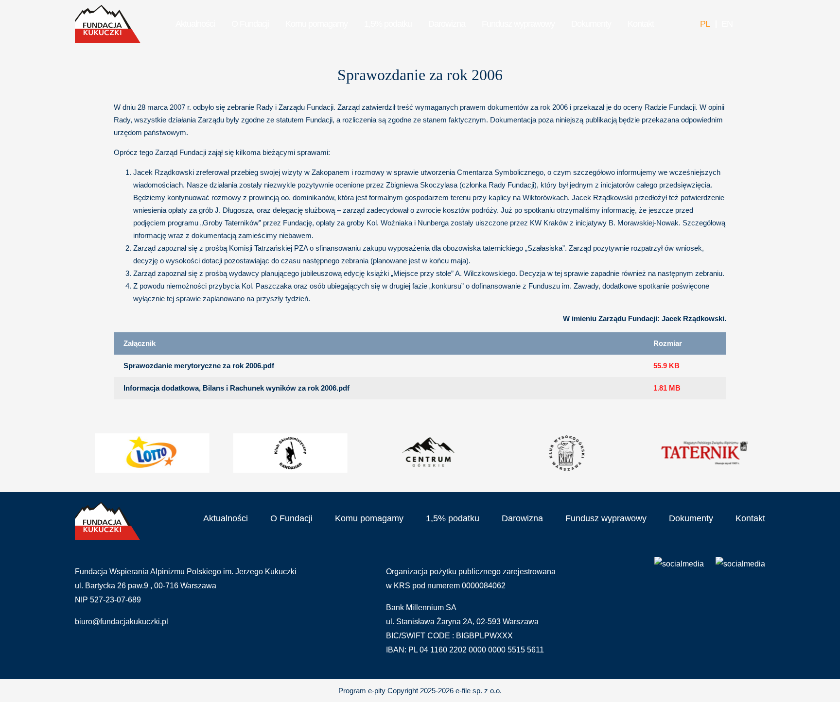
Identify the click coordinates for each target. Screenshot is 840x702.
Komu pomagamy (316, 24)
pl (705, 24)
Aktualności (195, 24)
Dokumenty (591, 24)
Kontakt (641, 24)
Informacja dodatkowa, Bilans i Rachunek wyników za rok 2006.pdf (236, 388)
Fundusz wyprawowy (518, 24)
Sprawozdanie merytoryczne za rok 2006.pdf (198, 365)
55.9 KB (666, 365)
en (727, 24)
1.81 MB (667, 388)
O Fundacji (250, 24)
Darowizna (446, 24)
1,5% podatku (388, 24)
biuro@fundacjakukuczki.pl (121, 621)
